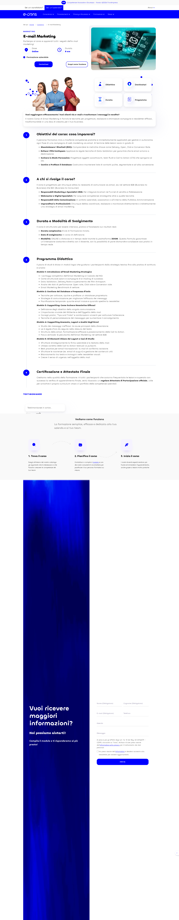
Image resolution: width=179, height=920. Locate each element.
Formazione (98, 14)
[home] (30, 14)
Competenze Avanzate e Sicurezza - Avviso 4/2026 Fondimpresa (92, 2)
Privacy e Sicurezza (80, 14)
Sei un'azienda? (54, 7)
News (110, 14)
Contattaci (43, 64)
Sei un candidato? (34, 7)
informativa (120, 751)
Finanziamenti (62, 14)
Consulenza (47, 14)
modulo (96, 462)
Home (31, 25)
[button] (151, 7)
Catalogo (40, 25)
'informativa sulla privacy (110, 745)
